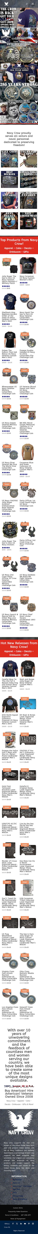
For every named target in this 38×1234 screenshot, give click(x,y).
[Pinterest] (29, 1224)
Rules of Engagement (18, 1219)
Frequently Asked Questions (18, 1211)
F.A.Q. (15, 1193)
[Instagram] (33, 1224)
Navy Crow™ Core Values (22, 1186)
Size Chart (16, 1189)
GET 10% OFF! (26, 1215)
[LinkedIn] (21, 1224)
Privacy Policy (18, 1196)
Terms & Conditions (20, 1199)
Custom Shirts (18, 1208)
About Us (16, 1183)
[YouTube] (25, 1224)
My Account (17, 1180)
